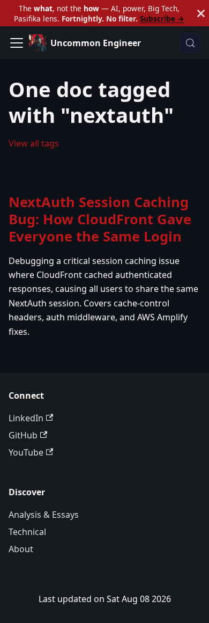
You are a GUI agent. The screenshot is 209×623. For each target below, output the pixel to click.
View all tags (34, 143)
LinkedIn (26, 418)
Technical (27, 532)
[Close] (201, 13)
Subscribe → (162, 18)
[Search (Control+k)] (190, 43)
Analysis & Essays (44, 515)
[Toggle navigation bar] (17, 43)
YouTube (26, 452)
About (21, 549)
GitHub (23, 435)
